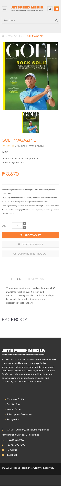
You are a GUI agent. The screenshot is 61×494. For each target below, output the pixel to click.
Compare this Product (32, 253)
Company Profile (15, 399)
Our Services (13, 404)
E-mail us (12, 449)
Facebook (12, 454)
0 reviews (20, 145)
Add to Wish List (32, 244)
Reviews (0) (36, 279)
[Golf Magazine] (30, 121)
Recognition (12, 419)
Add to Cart (32, 235)
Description (13, 279)
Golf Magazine (35, 35)
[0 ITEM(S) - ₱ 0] (56, 8)
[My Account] (50, 8)
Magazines (15, 35)
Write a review (36, 145)
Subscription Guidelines (19, 414)
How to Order (13, 409)
